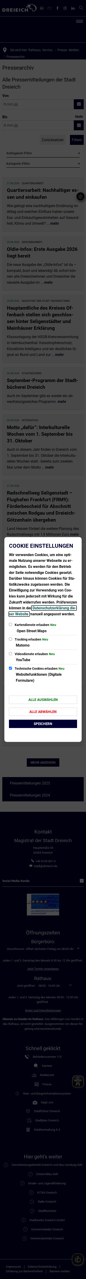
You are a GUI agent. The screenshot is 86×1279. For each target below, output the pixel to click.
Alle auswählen (43, 700)
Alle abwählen (43, 712)
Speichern (43, 724)
